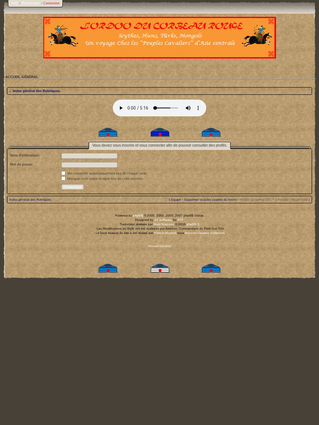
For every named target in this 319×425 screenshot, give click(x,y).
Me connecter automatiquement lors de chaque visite (106, 173)
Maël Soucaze (164, 224)
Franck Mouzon (165, 233)
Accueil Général (159, 246)
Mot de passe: (21, 164)
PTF (180, 220)
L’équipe (175, 199)
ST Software (163, 220)
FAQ (14, 3)
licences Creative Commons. (205, 233)
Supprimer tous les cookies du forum (210, 199)
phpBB (138, 215)
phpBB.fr (193, 224)
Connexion (51, 3)
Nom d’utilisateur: (25, 155)
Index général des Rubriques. (37, 91)
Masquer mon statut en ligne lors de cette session (104, 178)
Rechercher (30, 3)
